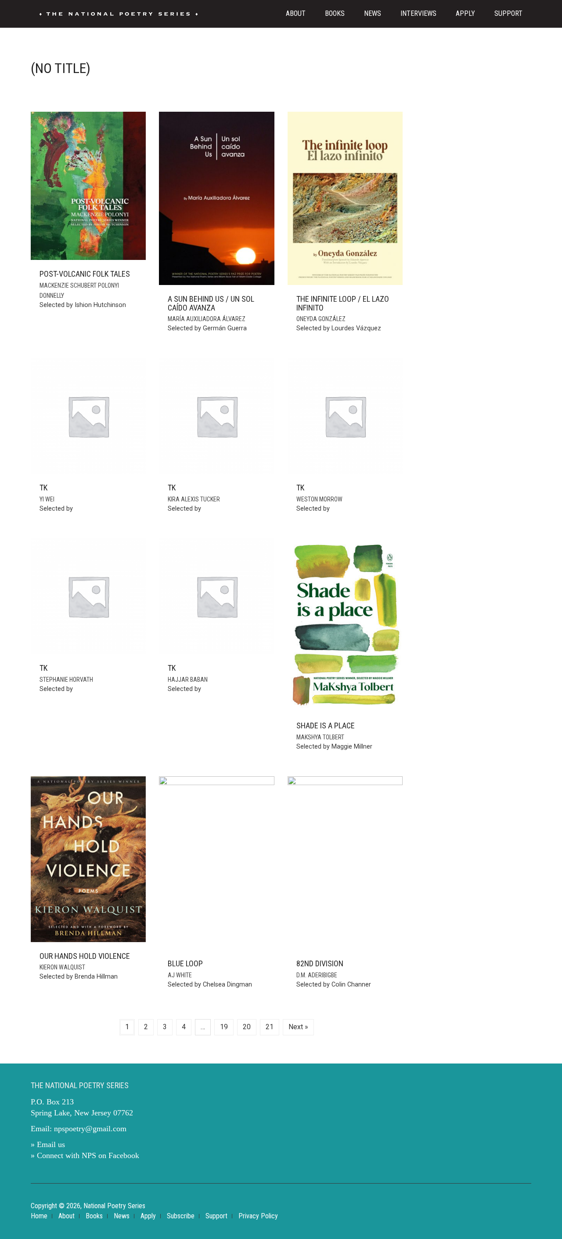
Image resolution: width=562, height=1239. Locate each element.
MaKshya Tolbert (320, 737)
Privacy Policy (258, 1216)
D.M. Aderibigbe (316, 975)
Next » (298, 1027)
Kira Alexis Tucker (194, 499)
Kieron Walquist (62, 967)
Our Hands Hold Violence (85, 956)
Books (335, 13)
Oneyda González (321, 318)
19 (224, 1027)
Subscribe (181, 1216)
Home (39, 1216)
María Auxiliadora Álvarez (206, 318)
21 (270, 1027)
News (372, 13)
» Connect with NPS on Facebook (85, 1155)
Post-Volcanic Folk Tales (85, 273)
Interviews (418, 13)
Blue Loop (185, 963)
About (296, 13)
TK (43, 487)
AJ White (180, 975)
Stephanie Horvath (66, 679)
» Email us (48, 1144)
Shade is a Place (325, 725)
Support (508, 13)
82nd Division (319, 963)
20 (247, 1027)
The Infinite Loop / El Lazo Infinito (342, 303)
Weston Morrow (319, 499)
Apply (465, 13)
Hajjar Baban (188, 679)
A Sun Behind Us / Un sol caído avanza (211, 303)
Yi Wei (47, 499)
